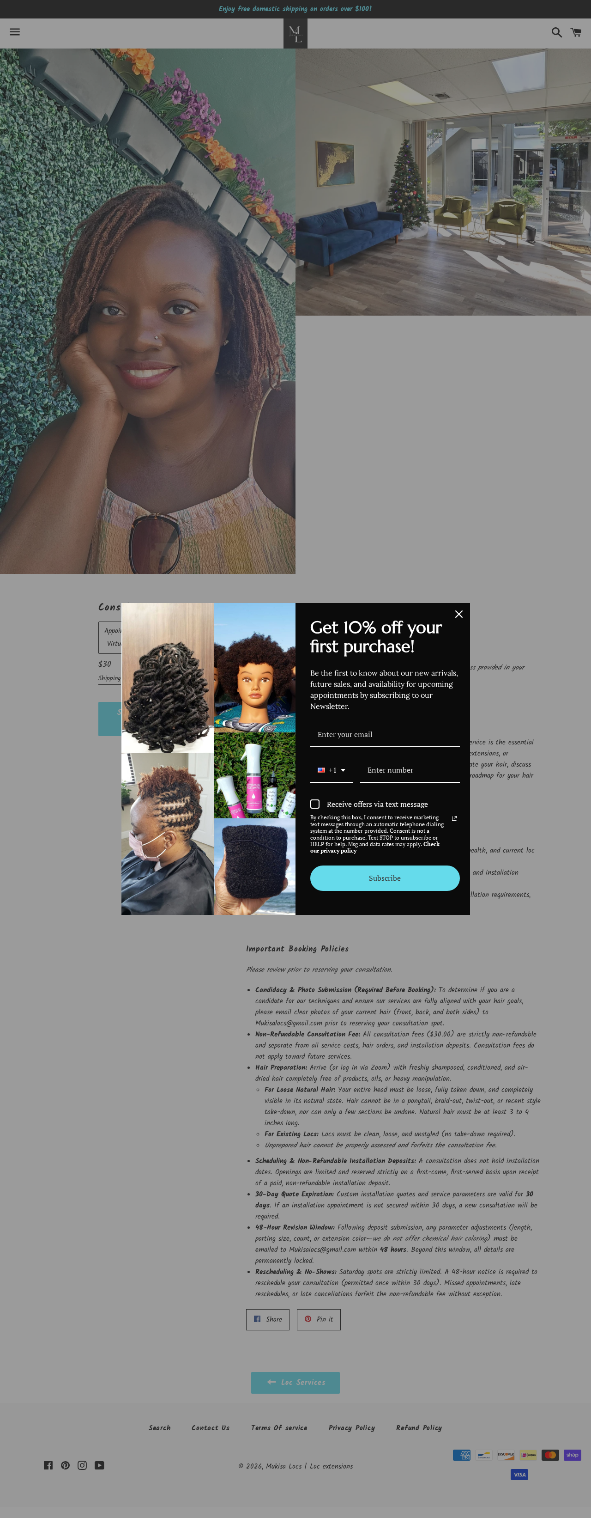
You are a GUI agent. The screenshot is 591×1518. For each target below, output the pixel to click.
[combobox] (331, 770)
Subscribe (385, 878)
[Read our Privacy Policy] (454, 818)
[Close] (459, 614)
